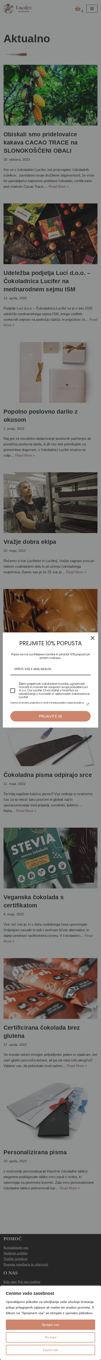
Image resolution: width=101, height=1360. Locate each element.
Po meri (50, 1337)
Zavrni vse (50, 1350)
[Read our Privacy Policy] (88, 704)
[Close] (92, 638)
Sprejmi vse (50, 1325)
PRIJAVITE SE (50, 716)
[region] (50, 1323)
